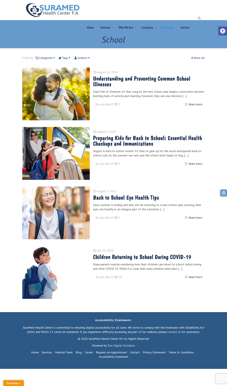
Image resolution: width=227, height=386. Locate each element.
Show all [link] (199, 58)
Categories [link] (46, 58)
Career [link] (89, 352)
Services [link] (47, 352)
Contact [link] (135, 352)
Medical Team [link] (64, 352)
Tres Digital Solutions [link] (121, 345)
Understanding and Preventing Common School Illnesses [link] (141, 81)
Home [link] (35, 352)
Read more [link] (195, 104)
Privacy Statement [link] (154, 352)
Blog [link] (79, 352)
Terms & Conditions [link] (181, 352)
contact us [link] (174, 332)
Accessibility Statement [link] (113, 357)
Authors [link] (82, 58)
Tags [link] (65, 58)
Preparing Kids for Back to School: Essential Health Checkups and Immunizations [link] (147, 141)
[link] (222, 31)
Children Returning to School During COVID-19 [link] (142, 257)
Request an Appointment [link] (111, 352)
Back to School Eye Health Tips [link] (126, 197)
